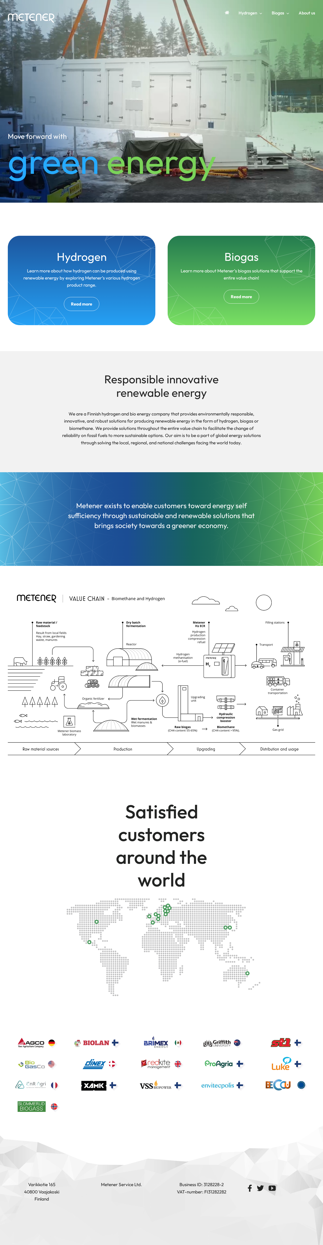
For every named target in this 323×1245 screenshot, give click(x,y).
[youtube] (272, 1188)
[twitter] (260, 1188)
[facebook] (250, 1188)
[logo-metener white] (31, 15)
